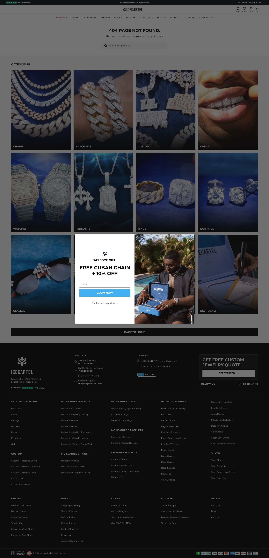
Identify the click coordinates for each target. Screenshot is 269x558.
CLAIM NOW (105, 292)
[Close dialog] (190, 238)
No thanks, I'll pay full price (105, 303)
